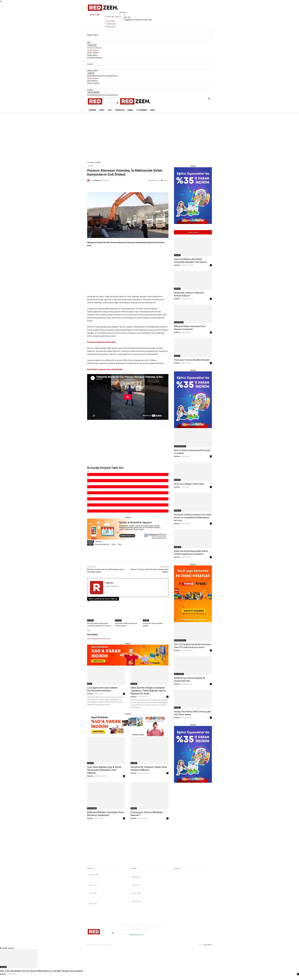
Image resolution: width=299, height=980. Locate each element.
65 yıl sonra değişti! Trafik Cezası (189, 484)
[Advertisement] (45, 118)
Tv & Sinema (141, 110)
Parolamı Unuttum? (94, 48)
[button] (209, 99)
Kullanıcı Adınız (92, 35)
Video (101, 110)
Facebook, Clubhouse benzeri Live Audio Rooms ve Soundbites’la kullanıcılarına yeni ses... (192, 517)
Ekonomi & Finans (180, 446)
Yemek (130, 110)
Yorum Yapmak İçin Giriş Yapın (98, 639)
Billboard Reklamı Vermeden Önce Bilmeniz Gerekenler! (105, 814)
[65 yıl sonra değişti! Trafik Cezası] (193, 471)
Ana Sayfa (90, 162)
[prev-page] (88, 630)
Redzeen (97, 180)
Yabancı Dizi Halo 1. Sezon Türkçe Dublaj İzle (148, 890)
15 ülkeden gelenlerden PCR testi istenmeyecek (149, 898)
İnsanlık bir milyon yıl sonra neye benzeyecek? (149, 882)
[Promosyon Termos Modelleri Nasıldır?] (155, 612)
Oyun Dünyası (179, 674)
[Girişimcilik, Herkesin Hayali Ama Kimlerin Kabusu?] (128, 612)
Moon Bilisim (208, 945)
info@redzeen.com (136, 934)
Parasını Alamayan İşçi (102, 544)
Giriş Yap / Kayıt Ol (114, 16)
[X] (96, 15)
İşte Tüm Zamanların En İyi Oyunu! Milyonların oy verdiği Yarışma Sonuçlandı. (41, 971)
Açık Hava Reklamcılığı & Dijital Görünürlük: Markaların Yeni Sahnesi (104, 770)
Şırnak (114, 544)
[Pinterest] (193, 933)
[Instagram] (92, 15)
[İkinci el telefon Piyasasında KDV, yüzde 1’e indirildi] (193, 438)
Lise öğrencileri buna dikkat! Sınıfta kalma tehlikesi (102, 689)
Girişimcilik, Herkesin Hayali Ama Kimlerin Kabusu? (149, 768)
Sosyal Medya (92, 808)
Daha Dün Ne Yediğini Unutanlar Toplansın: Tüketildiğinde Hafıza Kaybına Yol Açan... (148, 690)
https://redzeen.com (112, 586)
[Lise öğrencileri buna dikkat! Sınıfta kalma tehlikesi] (106, 675)
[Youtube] (98, 15)
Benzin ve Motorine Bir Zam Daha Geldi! (103, 872)
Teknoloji (119, 110)
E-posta (90, 64)
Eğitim (89, 684)
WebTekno (98, 541)
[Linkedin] (187, 933)
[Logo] (103, 106)
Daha (152, 110)
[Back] (124, 15)
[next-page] (89, 630)
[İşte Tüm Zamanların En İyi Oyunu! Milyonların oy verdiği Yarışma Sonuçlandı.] (149, 958)
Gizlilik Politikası (93, 53)
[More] (157, 186)
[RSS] (94, 15)
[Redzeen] (88, 180)
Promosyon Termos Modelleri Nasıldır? (192, 360)
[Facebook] (90, 15)
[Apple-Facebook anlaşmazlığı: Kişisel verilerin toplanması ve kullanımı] (193, 538)
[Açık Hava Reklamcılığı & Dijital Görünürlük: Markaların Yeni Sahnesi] (100, 612)
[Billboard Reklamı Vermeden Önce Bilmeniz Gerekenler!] (106, 795)
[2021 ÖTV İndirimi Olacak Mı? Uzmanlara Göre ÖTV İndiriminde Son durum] (193, 632)
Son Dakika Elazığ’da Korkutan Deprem (103, 890)
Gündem (92, 110)
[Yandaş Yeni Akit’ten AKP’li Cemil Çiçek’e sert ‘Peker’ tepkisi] (193, 699)
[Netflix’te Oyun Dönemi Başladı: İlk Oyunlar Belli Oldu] (193, 665)
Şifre (89, 42)
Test (110, 110)
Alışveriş (146, 620)
